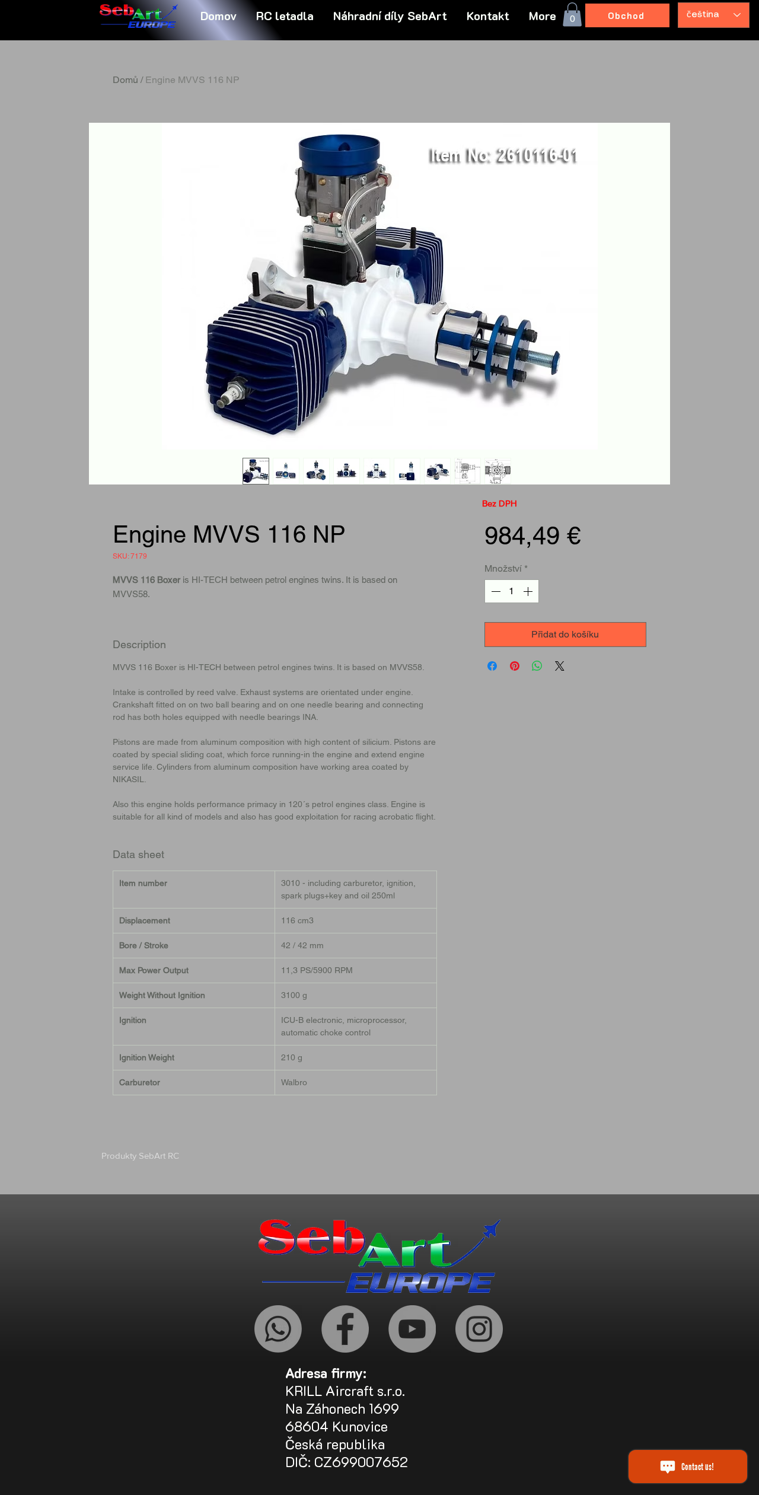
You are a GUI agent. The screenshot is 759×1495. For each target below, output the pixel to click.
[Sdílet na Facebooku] (492, 666)
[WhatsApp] (278, 1329)
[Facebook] (345, 1329)
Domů (125, 79)
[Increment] (529, 591)
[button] (543, 15)
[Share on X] (560, 666)
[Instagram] (479, 1329)
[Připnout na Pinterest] (515, 666)
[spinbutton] (512, 591)
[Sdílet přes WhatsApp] (537, 666)
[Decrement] (494, 591)
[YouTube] (412, 1329)
